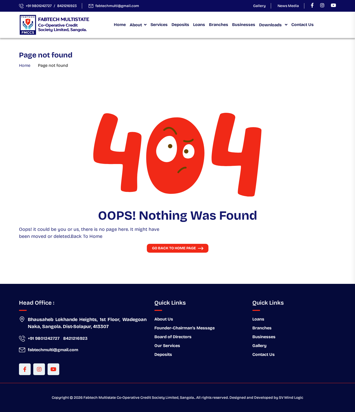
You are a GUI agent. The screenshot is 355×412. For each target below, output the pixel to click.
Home (120, 24)
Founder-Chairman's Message (184, 327)
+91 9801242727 (39, 6)
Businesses (243, 24)
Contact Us (302, 24)
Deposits (180, 24)
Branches (218, 24)
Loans (199, 24)
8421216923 (67, 6)
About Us (163, 319)
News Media (288, 6)
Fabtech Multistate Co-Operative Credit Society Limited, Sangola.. (139, 397)
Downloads (271, 24)
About (136, 24)
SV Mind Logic (291, 397)
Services (159, 24)
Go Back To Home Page (174, 248)
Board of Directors (173, 336)
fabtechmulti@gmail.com (117, 6)
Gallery (259, 6)
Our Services (167, 345)
